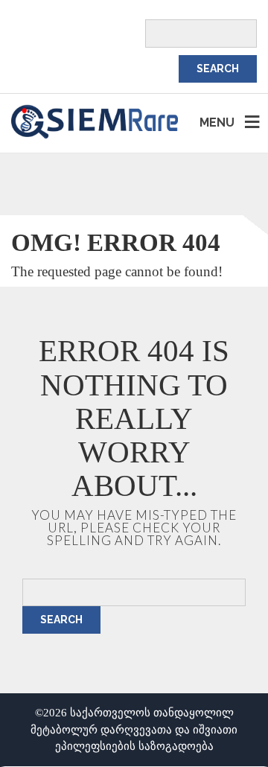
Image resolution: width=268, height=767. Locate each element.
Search (61, 620)
